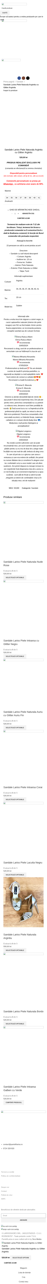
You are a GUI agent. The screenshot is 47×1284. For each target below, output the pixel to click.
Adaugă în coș (28, 213)
